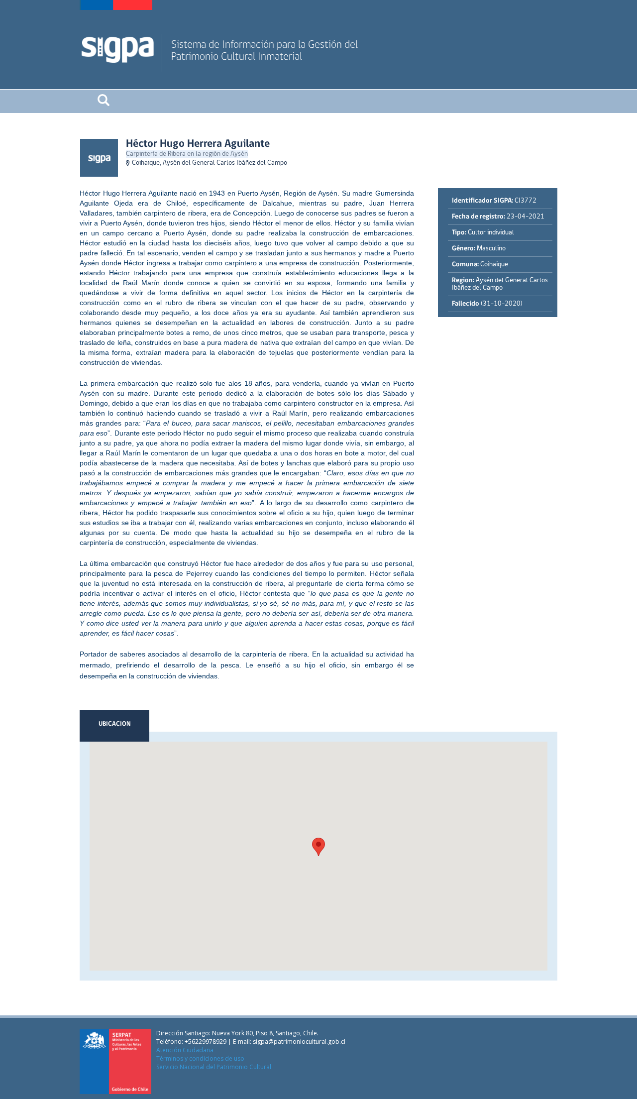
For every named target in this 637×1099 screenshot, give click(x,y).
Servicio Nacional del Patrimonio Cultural (213, 1067)
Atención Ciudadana (184, 1050)
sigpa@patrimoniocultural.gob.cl (299, 1041)
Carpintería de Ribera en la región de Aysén (187, 154)
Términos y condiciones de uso (200, 1058)
